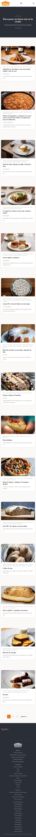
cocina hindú (18, 820)
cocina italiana (18, 824)
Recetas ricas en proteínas (18, 757)
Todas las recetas (18, 752)
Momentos (18, 790)
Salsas (18, 787)
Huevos (18, 778)
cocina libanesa (18, 829)
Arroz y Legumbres (18, 766)
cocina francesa (18, 815)
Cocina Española (18, 804)
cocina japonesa (18, 826)
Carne (4, 66)
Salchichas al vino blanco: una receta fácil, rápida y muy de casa (16, 70)
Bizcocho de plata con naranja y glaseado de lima (17, 351)
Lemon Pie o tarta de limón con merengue (16, 304)
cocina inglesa (18, 822)
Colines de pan (7, 568)
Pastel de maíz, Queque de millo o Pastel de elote (17, 165)
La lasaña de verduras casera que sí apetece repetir (17, 212)
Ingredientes (18, 764)
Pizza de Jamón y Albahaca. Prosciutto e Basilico (16, 483)
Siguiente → (24, 716)
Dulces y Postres (7, 160)
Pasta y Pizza (27, 112)
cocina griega (18, 817)
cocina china (18, 811)
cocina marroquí (18, 831)
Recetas (30, 66)
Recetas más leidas (18, 759)
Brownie (5, 694)
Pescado (5, 113)
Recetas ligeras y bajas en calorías (18, 754)
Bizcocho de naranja (9, 652)
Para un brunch (17, 255)
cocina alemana (18, 806)
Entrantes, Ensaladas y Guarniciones (18, 775)
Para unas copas (26, 300)
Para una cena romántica (14, 161)
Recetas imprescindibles (18, 761)
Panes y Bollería (17, 253)
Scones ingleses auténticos (11, 258)
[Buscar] (33, 3)
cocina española (18, 813)
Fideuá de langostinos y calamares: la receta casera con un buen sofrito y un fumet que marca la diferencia (17, 118)
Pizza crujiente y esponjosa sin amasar (15, 610)
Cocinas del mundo (18, 802)
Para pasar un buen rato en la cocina (17, 66)
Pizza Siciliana (7, 440)
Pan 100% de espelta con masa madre (15, 526)
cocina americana (18, 808)
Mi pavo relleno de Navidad (12, 395)
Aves (4, 392)
